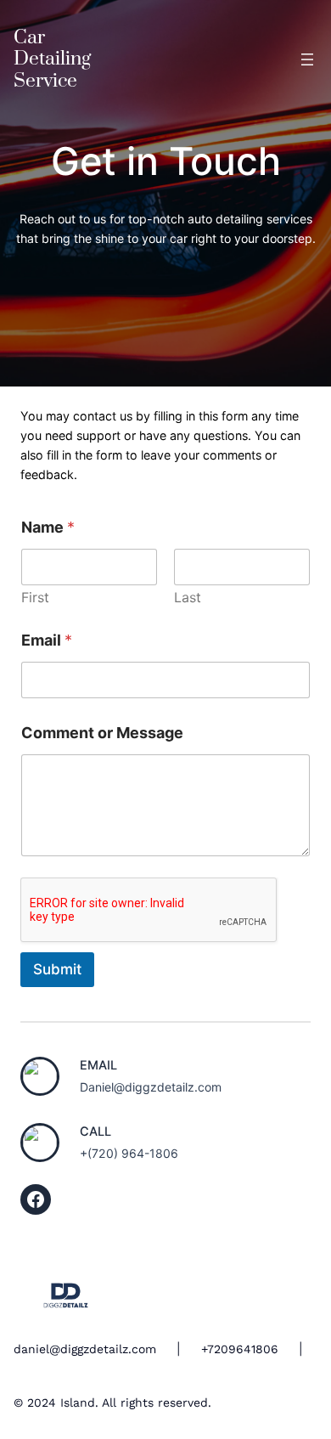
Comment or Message (102, 733)
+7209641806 (239, 1349)
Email (46, 640)
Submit (57, 969)
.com (142, 1349)
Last (187, 598)
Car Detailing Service (52, 59)
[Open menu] (307, 59)
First (35, 598)
